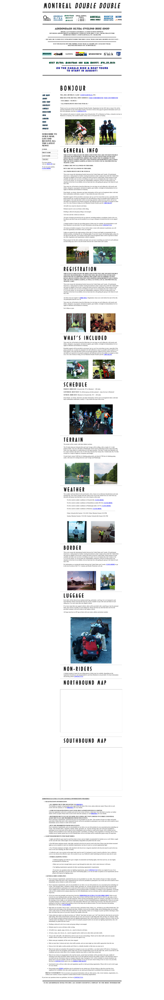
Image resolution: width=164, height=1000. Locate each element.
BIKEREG (79, 804)
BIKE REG (83, 298)
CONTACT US (81, 111)
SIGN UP (49, 164)
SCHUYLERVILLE (86, 95)
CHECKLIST (108, 203)
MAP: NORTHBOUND (96, 98)
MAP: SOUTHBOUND (111, 98)
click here (99, 500)
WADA (61, 968)
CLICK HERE (46, 168)
